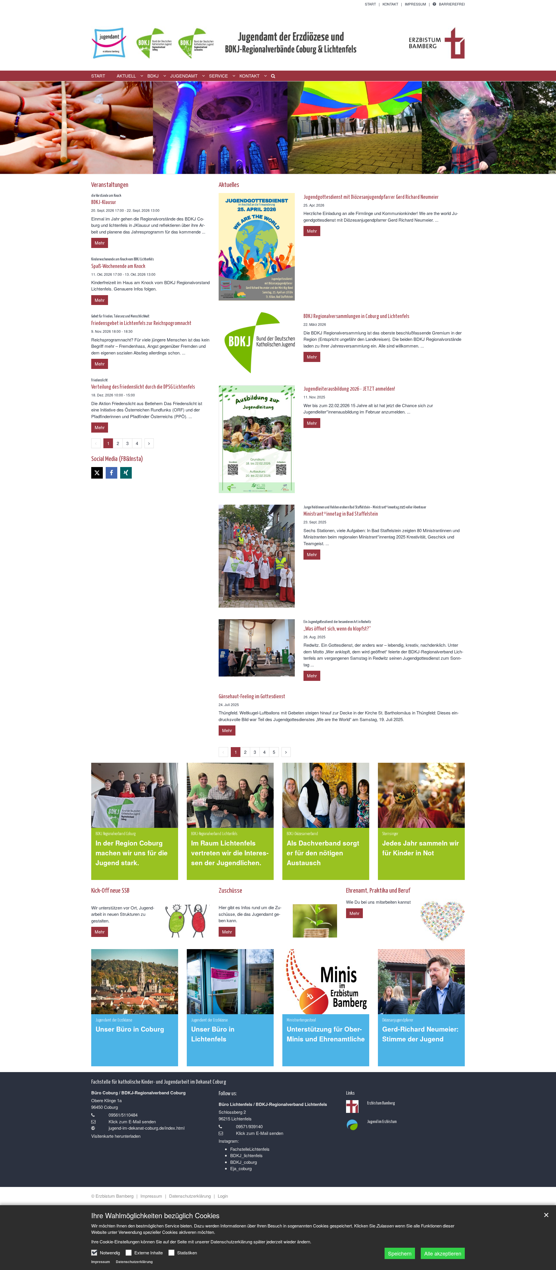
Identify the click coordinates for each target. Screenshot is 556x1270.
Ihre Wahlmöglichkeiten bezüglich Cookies (155, 1215)
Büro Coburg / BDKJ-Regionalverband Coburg (138, 1092)
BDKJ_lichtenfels (246, 1155)
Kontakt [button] (249, 76)
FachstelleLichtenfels (250, 1149)
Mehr (312, 231)
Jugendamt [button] (183, 76)
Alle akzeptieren (442, 1253)
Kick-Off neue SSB (110, 890)
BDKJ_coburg (243, 1162)
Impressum (100, 1261)
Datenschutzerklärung (134, 1261)
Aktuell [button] (126, 76)
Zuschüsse (230, 890)
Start (98, 76)
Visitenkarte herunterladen (115, 1136)
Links (350, 1092)
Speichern (399, 1253)
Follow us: (228, 1092)
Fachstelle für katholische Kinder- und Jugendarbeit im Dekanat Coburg (158, 1081)
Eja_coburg (241, 1168)
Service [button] (218, 76)
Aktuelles (229, 184)
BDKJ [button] (153, 76)
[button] (271, 77)
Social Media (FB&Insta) (117, 458)
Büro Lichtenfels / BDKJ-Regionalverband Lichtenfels (273, 1104)
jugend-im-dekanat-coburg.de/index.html (146, 1128)
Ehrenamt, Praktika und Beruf (378, 890)
